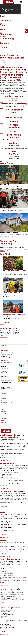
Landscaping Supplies (6, 402)
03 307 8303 (3, 602)
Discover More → (5, 460)
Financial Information (13, 427)
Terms (6, 427)
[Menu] (21, 2)
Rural (2, 407)
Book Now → (3, 583)
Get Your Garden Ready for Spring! (15, 270)
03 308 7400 (4, 376)
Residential (4, 405)
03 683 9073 (4, 385)
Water (2, 409)
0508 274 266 (4, 368)
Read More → (6, 277)
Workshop (3, 411)
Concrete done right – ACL (12, 292)
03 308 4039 (4, 350)
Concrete (3, 398)
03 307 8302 (4, 360)
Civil (2, 400)
